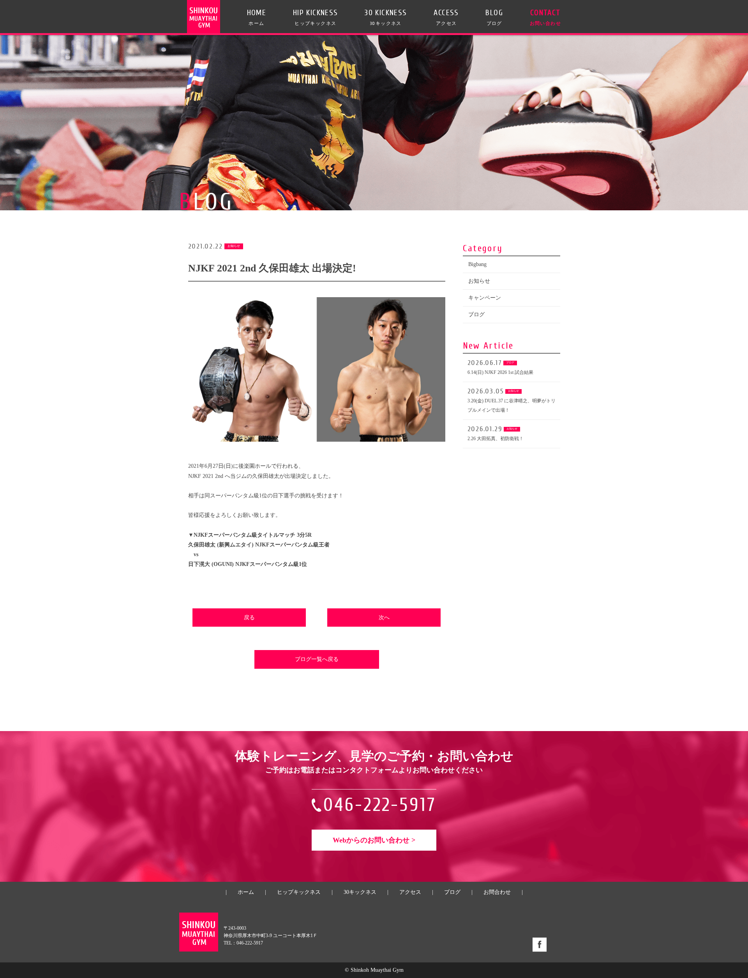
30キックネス (360, 892)
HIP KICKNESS (315, 17)
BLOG (494, 17)
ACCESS (446, 17)
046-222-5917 (380, 805)
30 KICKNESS (386, 17)
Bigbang (477, 264)
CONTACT (545, 17)
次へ (384, 617)
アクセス (410, 892)
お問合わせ (497, 892)
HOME (256, 17)
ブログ (476, 314)
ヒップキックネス (299, 892)
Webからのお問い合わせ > (374, 840)
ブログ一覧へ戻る (317, 659)
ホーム (246, 892)
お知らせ (479, 281)
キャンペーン (484, 298)
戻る (249, 617)
